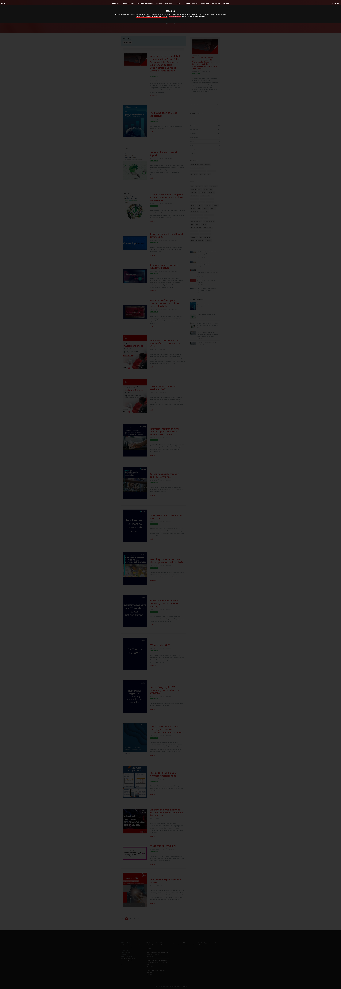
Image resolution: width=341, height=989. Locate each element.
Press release (194, 137)
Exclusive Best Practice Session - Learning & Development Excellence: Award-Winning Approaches (207, 334)
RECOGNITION (194, 211)
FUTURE (200, 205)
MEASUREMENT (205, 195)
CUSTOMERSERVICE (205, 234)
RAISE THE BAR (194, 195)
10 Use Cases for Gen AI (163, 845)
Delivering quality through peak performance (164, 475)
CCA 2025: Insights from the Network (165, 881)
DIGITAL (213, 208)
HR (192, 224)
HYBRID (193, 205)
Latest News (151, 939)
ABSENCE (208, 240)
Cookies (185, 986)
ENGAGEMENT (194, 199)
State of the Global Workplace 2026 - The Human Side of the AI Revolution (166, 197)
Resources (168, 119)
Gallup (161, 119)
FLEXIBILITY (194, 230)
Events (192, 141)
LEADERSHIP (199, 186)
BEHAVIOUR (210, 202)
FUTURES (204, 224)
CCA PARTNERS (154, 76)
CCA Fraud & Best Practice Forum (206, 342)
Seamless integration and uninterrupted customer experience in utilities (164, 431)
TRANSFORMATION (202, 218)
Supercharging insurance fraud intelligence (164, 267)
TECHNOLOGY (213, 186)
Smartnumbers (164, 74)
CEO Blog (192, 149)
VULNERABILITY (208, 227)
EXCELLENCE (204, 211)
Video (191, 145)
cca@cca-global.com (128, 959)
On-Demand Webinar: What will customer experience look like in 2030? (166, 812)
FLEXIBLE (128, 42)
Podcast (192, 153)
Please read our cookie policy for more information (151, 16)
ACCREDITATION (208, 189)
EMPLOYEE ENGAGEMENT (197, 240)
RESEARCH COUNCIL (196, 227)
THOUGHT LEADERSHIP (196, 214)
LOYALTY (215, 205)
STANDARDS (211, 192)
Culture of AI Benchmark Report (163, 154)
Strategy (202, 174)
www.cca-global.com (128, 961)
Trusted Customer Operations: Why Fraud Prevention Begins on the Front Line (207, 272)
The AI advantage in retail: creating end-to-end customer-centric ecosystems (167, 729)
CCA (3, 3)
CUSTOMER (202, 192)
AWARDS (205, 208)
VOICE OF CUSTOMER (209, 221)
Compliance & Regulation (198, 171)
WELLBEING (194, 237)
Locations (194, 174)
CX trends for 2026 (160, 645)
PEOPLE (193, 218)
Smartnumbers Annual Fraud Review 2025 (166, 236)
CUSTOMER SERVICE (196, 189)
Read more (153, 96)
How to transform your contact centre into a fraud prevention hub (165, 303)
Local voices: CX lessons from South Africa (166, 517)
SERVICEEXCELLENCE (205, 237)
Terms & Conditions (177, 986)
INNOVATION (194, 234)
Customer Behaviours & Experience (200, 164)
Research (193, 134)
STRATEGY (193, 192)
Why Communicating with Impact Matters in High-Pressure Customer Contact (207, 254)
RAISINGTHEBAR (209, 214)
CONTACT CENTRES (195, 221)
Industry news (194, 130)
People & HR (211, 171)
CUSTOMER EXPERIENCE (207, 199)
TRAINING (193, 202)
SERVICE (201, 202)
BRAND (193, 208)
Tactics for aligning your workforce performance (163, 774)
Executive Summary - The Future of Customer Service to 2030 (166, 343)
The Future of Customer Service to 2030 (163, 388)
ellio (161, 438)
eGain (163, 849)
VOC (197, 224)
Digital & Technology (197, 167)
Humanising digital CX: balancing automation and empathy (165, 690)
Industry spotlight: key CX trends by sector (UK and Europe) (164, 603)
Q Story (162, 779)
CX (192, 186)
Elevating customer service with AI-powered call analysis (166, 561)
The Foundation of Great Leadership (163, 114)
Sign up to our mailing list (182, 939)
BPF (199, 208)
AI (208, 174)
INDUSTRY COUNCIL (204, 230)
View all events (194, 115)
